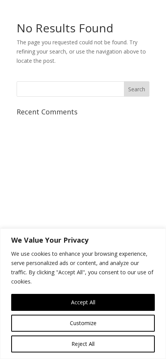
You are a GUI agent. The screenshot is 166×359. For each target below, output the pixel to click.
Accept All (83, 302)
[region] (83, 293)
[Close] (158, 235)
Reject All (83, 343)
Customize (83, 323)
